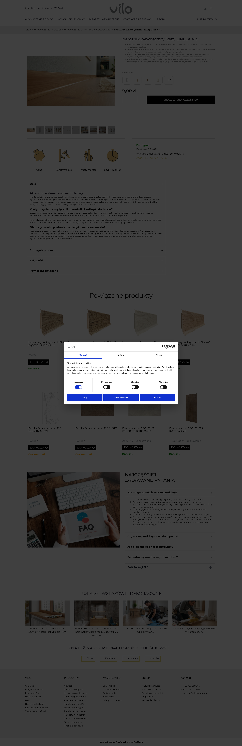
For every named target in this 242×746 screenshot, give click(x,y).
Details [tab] (121, 355)
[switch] (106, 387)
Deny (85, 397)
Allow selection (121, 397)
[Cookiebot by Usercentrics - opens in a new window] (164, 347)
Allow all (157, 397)
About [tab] (159, 355)
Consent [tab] (83, 355)
